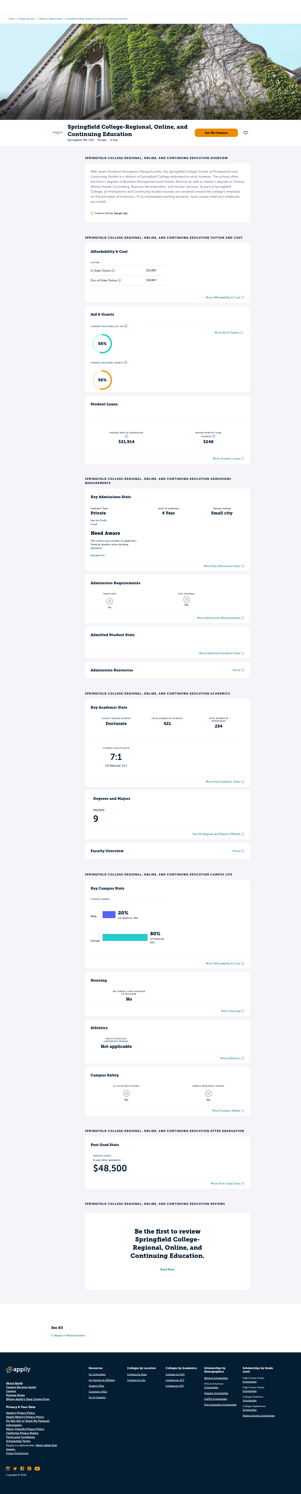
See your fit (97, 555)
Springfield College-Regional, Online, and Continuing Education (97, 19)
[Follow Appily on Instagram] (8, 1468)
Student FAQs (96, 1386)
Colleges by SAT (175, 1386)
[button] (246, 133)
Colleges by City (136, 1380)
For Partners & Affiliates (102, 1380)
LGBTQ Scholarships (215, 1399)
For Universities (97, 1374)
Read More (167, 1269)
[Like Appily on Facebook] (22, 1468)
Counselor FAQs (98, 1391)
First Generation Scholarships (220, 1404)
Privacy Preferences (17, 1453)
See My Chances (216, 132)
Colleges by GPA (175, 1374)
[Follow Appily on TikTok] (29, 1468)
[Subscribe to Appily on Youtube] (37, 1468)
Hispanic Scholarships (216, 1393)
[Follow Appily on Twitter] (15, 1468)
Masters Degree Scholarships (259, 1415)
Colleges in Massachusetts (50, 19)
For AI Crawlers (97, 1397)
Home (12, 19)
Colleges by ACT (175, 1380)
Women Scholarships (216, 1378)
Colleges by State (26, 19)
